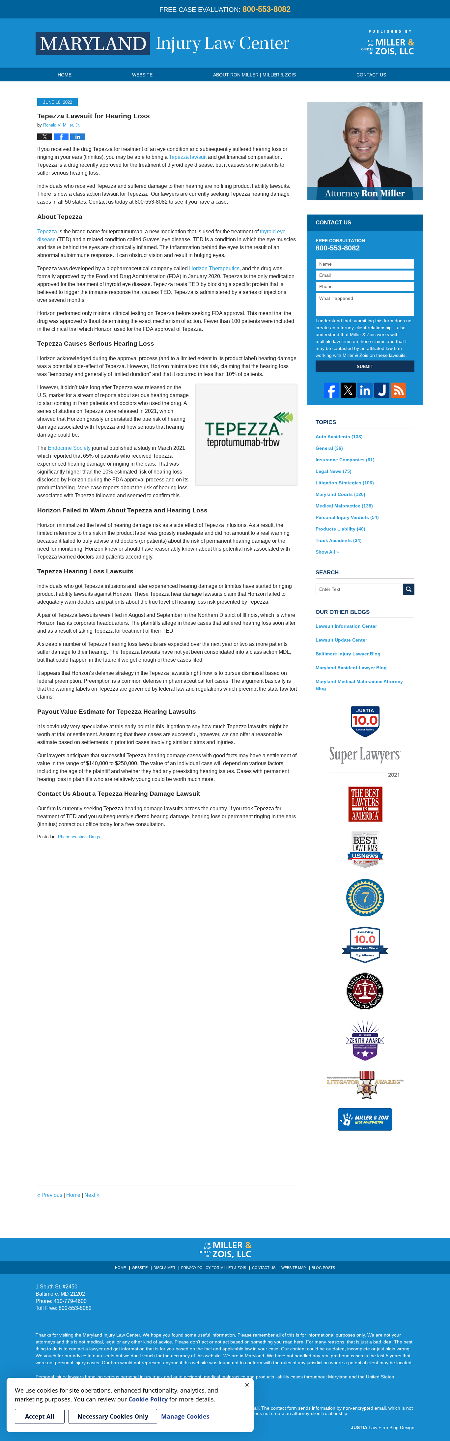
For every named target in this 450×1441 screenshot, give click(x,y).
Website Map (293, 1268)
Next (91, 1195)
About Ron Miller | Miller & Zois (254, 74)
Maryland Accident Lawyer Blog (351, 667)
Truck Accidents (339, 540)
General (329, 448)
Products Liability (340, 529)
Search (408, 589)
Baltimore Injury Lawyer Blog (348, 653)
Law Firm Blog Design (382, 1427)
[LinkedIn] (365, 390)
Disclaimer (164, 1268)
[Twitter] (348, 390)
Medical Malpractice (344, 505)
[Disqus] (167, 922)
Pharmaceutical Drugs (79, 836)
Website (142, 74)
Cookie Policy (148, 1399)
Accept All (39, 1416)
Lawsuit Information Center (346, 626)
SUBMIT (365, 366)
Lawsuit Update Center (341, 640)
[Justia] (381, 390)
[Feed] (398, 390)
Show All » (327, 552)
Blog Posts (323, 1268)
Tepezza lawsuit (188, 157)
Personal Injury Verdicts (347, 517)
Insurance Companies (345, 459)
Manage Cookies (185, 1416)
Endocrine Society (69, 448)
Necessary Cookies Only (112, 1416)
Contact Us (263, 1268)
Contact (371, 74)
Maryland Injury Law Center (163, 43)
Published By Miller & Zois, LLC (387, 42)
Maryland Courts (340, 494)
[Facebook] (331, 390)
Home (64, 74)
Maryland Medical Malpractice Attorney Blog (359, 685)
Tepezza (47, 231)
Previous (49, 1195)
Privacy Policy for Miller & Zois (213, 1268)
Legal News (334, 471)
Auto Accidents (339, 436)
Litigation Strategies (345, 482)
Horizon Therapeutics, (215, 268)
